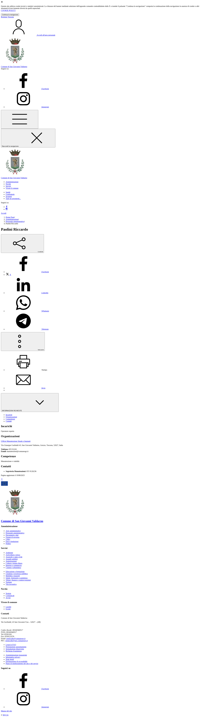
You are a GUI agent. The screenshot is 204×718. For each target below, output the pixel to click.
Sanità (8, 192)
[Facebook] (7, 207)
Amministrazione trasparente (16, 655)
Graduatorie (10, 194)
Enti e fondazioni (12, 541)
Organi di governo (12, 537)
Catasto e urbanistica (13, 568)
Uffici (8, 539)
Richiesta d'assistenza (14, 651)
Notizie (8, 593)
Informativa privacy (13, 657)
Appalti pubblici (12, 559)
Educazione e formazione (15, 572)
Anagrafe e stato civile (14, 557)
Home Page (10, 217)
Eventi (8, 609)
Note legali (10, 659)
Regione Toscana (7, 17)
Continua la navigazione (10, 15)
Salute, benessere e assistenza (17, 578)
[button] (12, 182)
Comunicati (10, 596)
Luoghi (8, 607)
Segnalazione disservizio (15, 649)
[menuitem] (27, 272)
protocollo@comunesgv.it (15, 639)
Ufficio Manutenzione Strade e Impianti (15, 441)
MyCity (6, 715)
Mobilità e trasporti (13, 576)
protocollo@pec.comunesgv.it (16, 641)
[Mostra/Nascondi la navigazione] (19, 119)
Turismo (9, 582)
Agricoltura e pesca (13, 555)
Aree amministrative (13, 531)
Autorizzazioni (11, 561)
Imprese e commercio (14, 565)
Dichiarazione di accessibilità (16, 661)
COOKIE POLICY (8, 10)
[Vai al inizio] (2, 480)
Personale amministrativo (15, 221)
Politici (8, 544)
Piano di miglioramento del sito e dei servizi (22, 664)
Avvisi (8, 598)
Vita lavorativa (11, 584)
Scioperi (9, 196)
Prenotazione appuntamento (16, 647)
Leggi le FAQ (11, 645)
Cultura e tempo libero (14, 563)
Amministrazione (12, 219)
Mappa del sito (6, 711)
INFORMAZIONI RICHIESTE (12, 411)
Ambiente (9, 553)
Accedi (3, 213)
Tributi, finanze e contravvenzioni (18, 580)
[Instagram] (7, 209)
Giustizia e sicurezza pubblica (17, 574)
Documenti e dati (12, 535)
